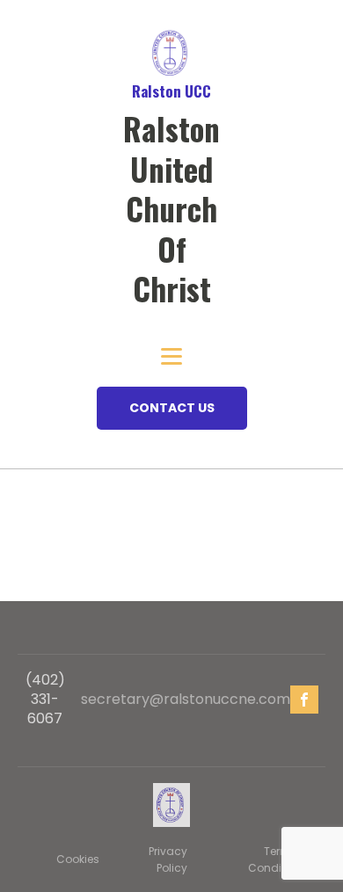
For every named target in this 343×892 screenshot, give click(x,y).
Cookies (77, 859)
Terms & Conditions (278, 859)
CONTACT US (172, 408)
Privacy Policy (168, 859)
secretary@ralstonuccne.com (185, 699)
